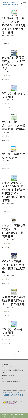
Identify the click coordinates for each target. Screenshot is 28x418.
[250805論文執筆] (14, 292)
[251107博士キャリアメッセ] (14, 13)
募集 (13, 35)
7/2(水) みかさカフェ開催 (14, 331)
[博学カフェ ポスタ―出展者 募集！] (14, 117)
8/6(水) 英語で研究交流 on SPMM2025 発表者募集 (14, 231)
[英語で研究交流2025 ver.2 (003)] (14, 221)
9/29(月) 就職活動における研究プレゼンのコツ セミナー (13, 63)
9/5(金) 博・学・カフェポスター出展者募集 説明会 (13, 125)
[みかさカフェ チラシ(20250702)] (14, 324)
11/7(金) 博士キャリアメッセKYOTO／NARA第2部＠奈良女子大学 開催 (13, 25)
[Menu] (24, 3)
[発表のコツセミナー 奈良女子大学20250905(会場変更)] (14, 149)
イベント (4, 35)
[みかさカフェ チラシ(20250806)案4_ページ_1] (14, 178)
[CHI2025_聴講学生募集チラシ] (14, 256)
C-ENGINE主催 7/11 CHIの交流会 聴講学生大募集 (13, 266)
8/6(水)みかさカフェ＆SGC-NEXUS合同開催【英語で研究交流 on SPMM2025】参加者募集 (14, 191)
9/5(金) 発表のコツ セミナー (14, 155)
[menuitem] (20, 3)
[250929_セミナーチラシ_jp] (14, 53)
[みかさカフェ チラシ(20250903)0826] (14, 88)
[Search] (20, 3)
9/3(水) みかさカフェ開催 (14, 95)
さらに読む (5, 39)
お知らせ (9, 35)
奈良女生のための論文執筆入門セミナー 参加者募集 (13, 300)
